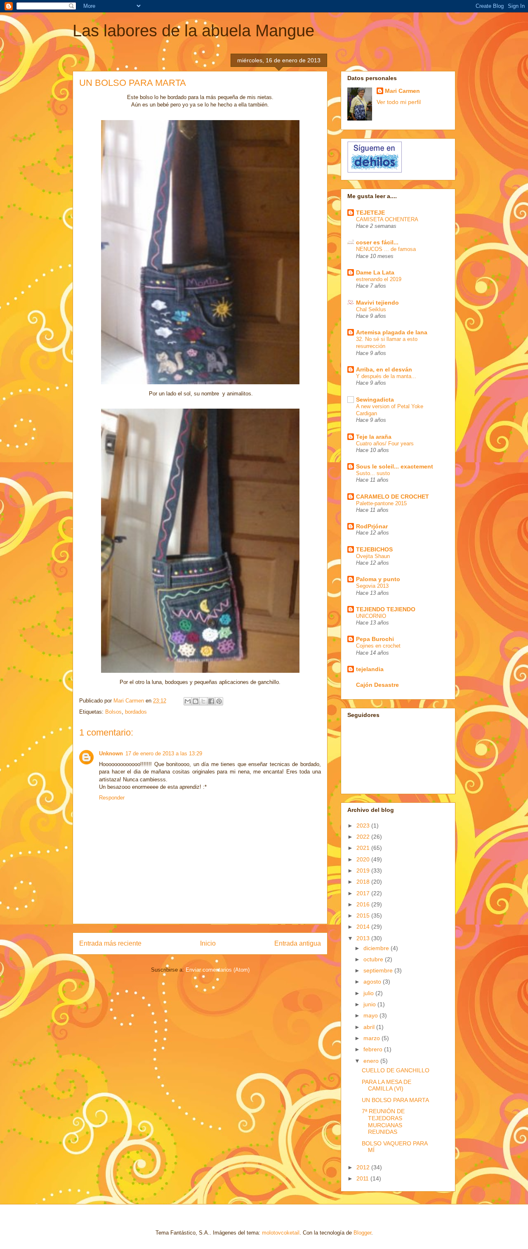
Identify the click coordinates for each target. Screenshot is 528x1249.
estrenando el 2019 (378, 279)
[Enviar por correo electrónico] (188, 701)
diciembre (377, 948)
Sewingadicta (375, 399)
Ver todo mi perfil (399, 102)
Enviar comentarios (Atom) (218, 970)
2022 (363, 836)
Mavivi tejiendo (377, 302)
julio (369, 993)
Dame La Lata (375, 272)
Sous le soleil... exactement (394, 466)
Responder (112, 798)
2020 (363, 859)
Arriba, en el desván (384, 369)
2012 (363, 1167)
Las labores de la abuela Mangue (193, 30)
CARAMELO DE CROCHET (392, 496)
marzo (372, 1038)
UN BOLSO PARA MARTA (395, 1100)
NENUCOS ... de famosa (386, 249)
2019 (363, 870)
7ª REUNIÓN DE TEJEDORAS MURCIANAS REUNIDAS (383, 1121)
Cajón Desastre (377, 684)
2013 (363, 938)
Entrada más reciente (110, 943)
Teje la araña (373, 436)
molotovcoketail (280, 1233)
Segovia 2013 (372, 586)
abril (369, 1027)
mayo (371, 1015)
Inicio (208, 943)
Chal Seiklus (371, 309)
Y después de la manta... (386, 376)
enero (371, 1060)
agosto (373, 981)
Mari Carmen (402, 91)
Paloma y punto (378, 579)
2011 (363, 1178)
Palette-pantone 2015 (381, 503)
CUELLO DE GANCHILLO (395, 1070)
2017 (363, 893)
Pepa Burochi (375, 639)
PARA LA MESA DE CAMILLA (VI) (386, 1085)
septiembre (378, 970)
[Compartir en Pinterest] (219, 701)
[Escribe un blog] (195, 701)
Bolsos (113, 712)
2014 (363, 926)
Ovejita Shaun (373, 556)
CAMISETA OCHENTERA (387, 219)
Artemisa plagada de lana (391, 332)
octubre (374, 959)
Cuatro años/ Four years (385, 443)
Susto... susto (373, 473)
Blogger (362, 1233)
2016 (363, 904)
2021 (363, 847)
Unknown (111, 753)
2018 (363, 881)
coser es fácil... (377, 242)
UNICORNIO (371, 616)
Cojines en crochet (378, 646)
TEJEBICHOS (374, 549)
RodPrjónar (372, 526)
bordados (136, 712)
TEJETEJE (370, 212)
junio (370, 1004)
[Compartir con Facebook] (211, 701)
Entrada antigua (297, 943)
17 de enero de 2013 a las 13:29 (163, 753)
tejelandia (370, 669)
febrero (373, 1049)
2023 (363, 825)
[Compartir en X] (203, 701)
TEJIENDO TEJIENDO (385, 609)
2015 (363, 915)
